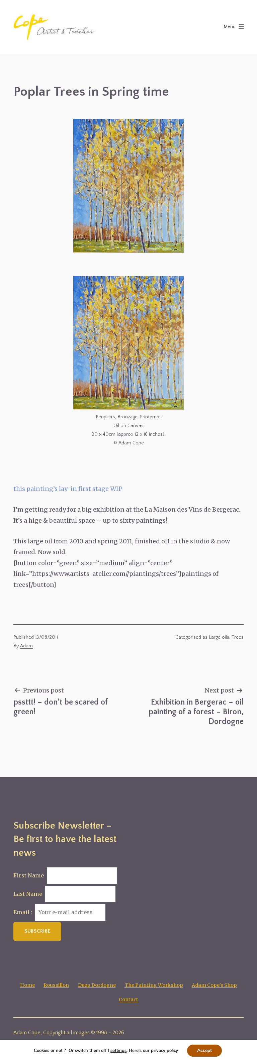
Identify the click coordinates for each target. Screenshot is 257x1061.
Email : (23, 912)
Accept (204, 1050)
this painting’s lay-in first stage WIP (67, 489)
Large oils (219, 637)
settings (118, 1051)
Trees (238, 637)
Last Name (27, 893)
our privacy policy (160, 1051)
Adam (26, 646)
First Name (28, 875)
